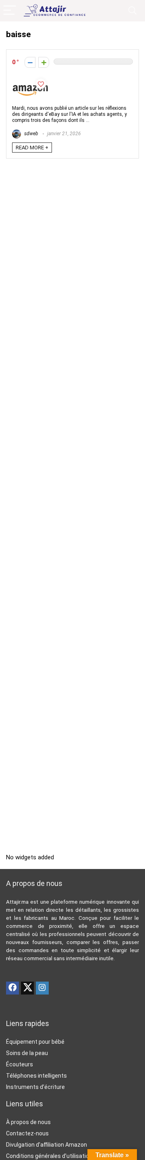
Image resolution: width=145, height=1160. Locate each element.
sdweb (30, 133)
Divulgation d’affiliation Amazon (46, 1144)
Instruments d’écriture (35, 1087)
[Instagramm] (42, 988)
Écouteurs (19, 1064)
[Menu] (9, 10)
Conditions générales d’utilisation (49, 1156)
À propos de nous (28, 1122)
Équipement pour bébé (35, 1042)
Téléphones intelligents (36, 1075)
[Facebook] (12, 988)
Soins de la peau (27, 1053)
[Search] (132, 10)
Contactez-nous (27, 1133)
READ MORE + (32, 147)
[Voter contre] (30, 62)
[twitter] (27, 988)
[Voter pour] (43, 62)
